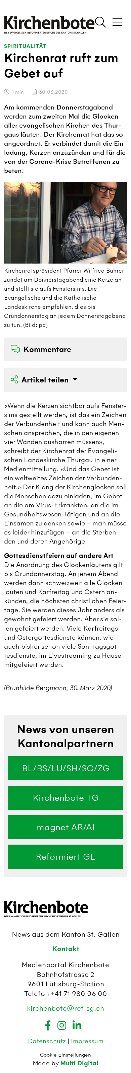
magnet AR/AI (66, 827)
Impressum (87, 1041)
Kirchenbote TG (66, 797)
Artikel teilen (46, 380)
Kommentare (47, 349)
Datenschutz (48, 1041)
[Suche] (100, 23)
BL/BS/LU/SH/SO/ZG (66, 768)
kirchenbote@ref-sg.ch (65, 1008)
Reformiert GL (65, 856)
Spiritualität (25, 46)
